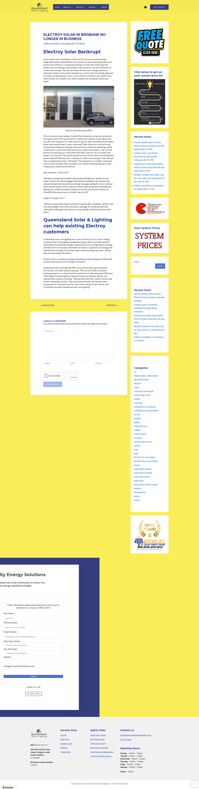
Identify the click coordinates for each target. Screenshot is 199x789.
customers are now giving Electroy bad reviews (77, 259)
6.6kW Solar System (98, 735)
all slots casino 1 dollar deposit (146, 375)
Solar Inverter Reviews (143, 472)
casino (136, 387)
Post (136, 449)
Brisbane (63, 747)
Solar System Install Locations (146, 484)
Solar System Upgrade (99, 747)
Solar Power (139, 480)
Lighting (137, 430)
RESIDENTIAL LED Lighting (144, 457)
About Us (67, 7)
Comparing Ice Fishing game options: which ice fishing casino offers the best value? (149, 167)
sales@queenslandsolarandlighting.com (135, 735)
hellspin (137, 422)
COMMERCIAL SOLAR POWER (146, 410)
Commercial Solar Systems (100, 756)
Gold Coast (64, 739)
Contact (104, 7)
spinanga (137, 488)
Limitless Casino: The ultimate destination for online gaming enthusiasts (146, 156)
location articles (140, 434)
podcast (137, 445)
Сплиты (137, 500)
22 (135, 371)
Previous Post (47, 305)
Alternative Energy (141, 379)
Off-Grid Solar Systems (143, 441)
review (136, 465)
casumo (137, 399)
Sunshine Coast (66, 743)
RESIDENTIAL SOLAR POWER (146, 461)
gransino (137, 418)
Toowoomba (65, 752)
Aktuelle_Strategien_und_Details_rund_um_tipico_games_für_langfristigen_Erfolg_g (149, 178)
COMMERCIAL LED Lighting (145, 406)
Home (57, 7)
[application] (72, 7)
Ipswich (63, 735)
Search (136, 262)
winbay (137, 496)
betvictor (137, 383)
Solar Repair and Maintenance (102, 752)
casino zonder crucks (142, 395)
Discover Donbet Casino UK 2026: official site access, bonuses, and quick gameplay (149, 145)
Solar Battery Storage (142, 469)
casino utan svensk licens (144, 391)
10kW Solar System (98, 743)
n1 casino (137, 438)
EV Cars (137, 414)
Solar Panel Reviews (142, 476)
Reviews (92, 7)
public (136, 453)
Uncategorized (68, 43)
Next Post (112, 305)
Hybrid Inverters (140, 426)
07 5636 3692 (126, 739)
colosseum (138, 403)
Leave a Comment (51, 43)
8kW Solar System (97, 739)
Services (79, 7)
